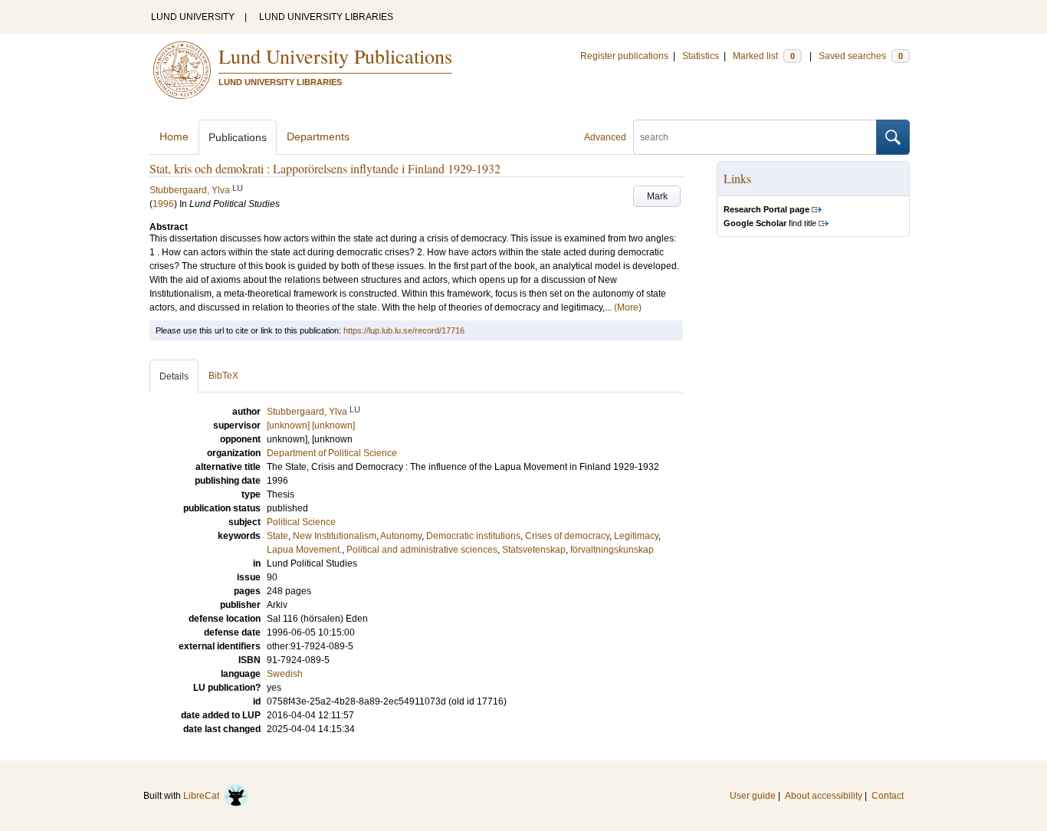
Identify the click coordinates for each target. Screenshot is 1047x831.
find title (770, 223)
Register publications (624, 56)
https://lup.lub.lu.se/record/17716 (403, 330)
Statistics (700, 56)
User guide (753, 795)
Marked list (764, 56)
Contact (887, 795)
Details (174, 376)
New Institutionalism (334, 535)
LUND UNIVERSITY (193, 16)
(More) (628, 307)
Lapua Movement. (304, 549)
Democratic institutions (473, 535)
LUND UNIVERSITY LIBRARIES (326, 16)
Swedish (285, 673)
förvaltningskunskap (612, 549)
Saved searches (861, 56)
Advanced (605, 137)
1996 (163, 204)
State (277, 535)
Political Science (301, 522)
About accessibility (823, 795)
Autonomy (401, 535)
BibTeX (223, 375)
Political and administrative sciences (421, 549)
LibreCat (203, 795)
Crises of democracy (567, 535)
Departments (318, 136)
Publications (237, 137)
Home (174, 136)
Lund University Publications (335, 56)
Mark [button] (657, 196)
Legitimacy (636, 535)
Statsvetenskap (534, 549)
